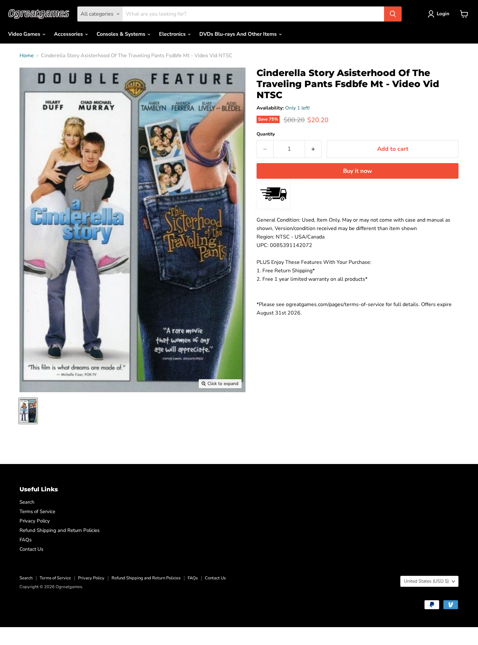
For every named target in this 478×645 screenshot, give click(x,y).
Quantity (266, 134)
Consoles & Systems (122, 34)
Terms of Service (37, 511)
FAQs (26, 539)
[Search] (393, 13)
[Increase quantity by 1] (313, 149)
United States (426, 581)
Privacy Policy (35, 521)
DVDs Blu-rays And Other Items (238, 34)
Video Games (25, 34)
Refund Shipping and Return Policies (60, 530)
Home (27, 55)
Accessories (69, 34)
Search (27, 502)
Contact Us (31, 549)
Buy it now (357, 171)
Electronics (173, 34)
